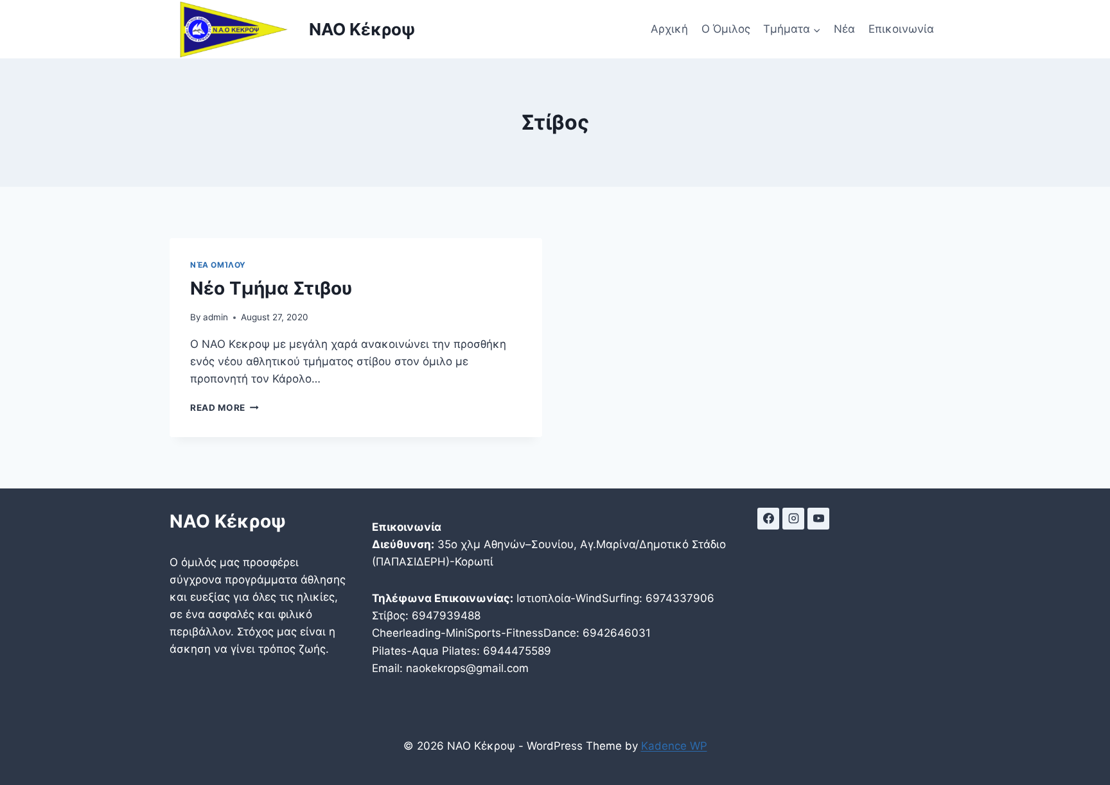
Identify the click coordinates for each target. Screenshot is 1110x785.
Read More (224, 407)
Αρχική (669, 28)
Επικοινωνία (901, 28)
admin (215, 317)
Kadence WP (674, 745)
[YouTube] (818, 519)
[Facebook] (768, 519)
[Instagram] (793, 519)
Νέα (844, 28)
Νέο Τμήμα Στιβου (271, 288)
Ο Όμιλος (725, 28)
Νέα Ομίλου (218, 265)
